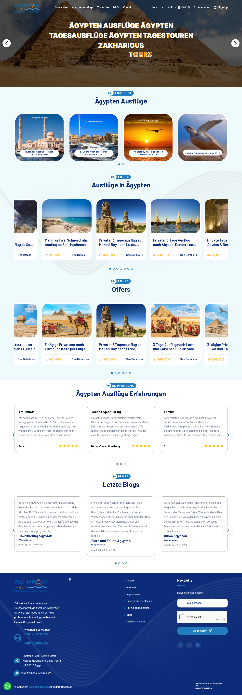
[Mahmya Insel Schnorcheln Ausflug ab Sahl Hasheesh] (67, 216)
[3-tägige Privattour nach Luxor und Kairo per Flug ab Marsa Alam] (67, 320)
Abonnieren (200, 630)
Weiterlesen (25, 540)
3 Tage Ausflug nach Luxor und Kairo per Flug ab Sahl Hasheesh (174, 346)
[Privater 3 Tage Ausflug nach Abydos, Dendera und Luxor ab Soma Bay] (175, 216)
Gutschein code (135, 621)
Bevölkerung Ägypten (35, 536)
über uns (131, 587)
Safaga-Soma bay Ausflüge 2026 (202, 153)
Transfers (103, 7)
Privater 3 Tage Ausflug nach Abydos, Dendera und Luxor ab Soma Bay (174, 242)
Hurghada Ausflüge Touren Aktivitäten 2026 (39, 153)
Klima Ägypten (175, 536)
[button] (6, 43)
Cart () (185, 7)
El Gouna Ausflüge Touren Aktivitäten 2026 (93, 153)
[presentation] (14, 434)
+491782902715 (36, 643)
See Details (25, 255)
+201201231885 (36, 634)
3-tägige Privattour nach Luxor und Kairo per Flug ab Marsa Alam (66, 346)
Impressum (133, 594)
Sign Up (223, 7)
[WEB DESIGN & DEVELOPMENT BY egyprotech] (203, 689)
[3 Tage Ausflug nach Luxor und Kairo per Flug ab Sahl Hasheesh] (175, 320)
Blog (129, 614)
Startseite (61, 7)
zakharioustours (39, 686)
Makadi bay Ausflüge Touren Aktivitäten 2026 (148, 153)
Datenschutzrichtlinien (139, 601)
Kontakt (128, 7)
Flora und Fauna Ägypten (111, 541)
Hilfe (116, 7)
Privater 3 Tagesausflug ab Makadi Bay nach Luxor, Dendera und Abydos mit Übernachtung (120, 242)
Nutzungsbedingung (137, 607)
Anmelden (204, 7)
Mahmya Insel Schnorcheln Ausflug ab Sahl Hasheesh (66, 242)
